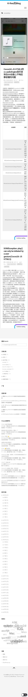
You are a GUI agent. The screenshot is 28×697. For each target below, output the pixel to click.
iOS (22, 106)
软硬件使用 (5, 379)
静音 (15, 108)
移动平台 (16, 82)
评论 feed (5, 659)
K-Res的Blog (14, 3)
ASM (5, 362)
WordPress (13, 676)
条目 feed (5, 657)
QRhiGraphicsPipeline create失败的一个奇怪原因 (14, 414)
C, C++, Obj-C (7, 366)
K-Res (21, 80)
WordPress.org (6, 662)
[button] (24, 694)
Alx (23, 676)
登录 (4, 654)
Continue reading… (21, 238)
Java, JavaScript (8, 82)
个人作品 (6, 371)
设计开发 (6, 84)
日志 (4, 357)
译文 (4, 376)
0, (16, 80)
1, (17, 262)
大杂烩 (4, 354)
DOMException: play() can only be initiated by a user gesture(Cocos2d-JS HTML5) (13, 92)
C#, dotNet (6, 364)
